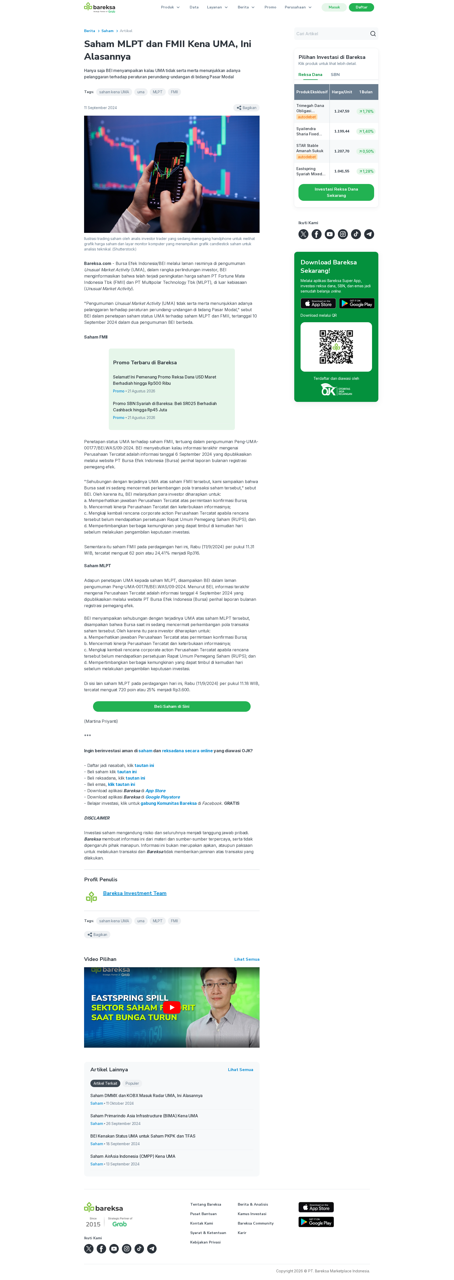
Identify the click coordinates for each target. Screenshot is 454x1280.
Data (194, 7)
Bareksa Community (256, 1223)
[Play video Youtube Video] (172, 1007)
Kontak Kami (201, 1223)
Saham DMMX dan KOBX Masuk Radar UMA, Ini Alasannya (146, 1095)
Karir (242, 1232)
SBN (335, 75)
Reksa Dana (310, 75)
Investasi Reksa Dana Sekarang (336, 192)
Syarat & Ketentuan (208, 1232)
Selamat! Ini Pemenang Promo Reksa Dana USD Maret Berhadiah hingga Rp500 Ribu (164, 380)
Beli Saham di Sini (171, 706)
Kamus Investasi (252, 1213)
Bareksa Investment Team (135, 893)
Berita (89, 30)
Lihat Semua (247, 959)
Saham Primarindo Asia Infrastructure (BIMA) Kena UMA (144, 1115)
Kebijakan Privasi (205, 1242)
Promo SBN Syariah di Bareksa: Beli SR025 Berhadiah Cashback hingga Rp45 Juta (165, 406)
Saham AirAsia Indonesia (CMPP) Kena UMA (133, 1156)
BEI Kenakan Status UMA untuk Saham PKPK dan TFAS (142, 1136)
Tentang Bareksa (205, 1204)
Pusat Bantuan (203, 1213)
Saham (107, 30)
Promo (270, 7)
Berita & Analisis (253, 1204)
